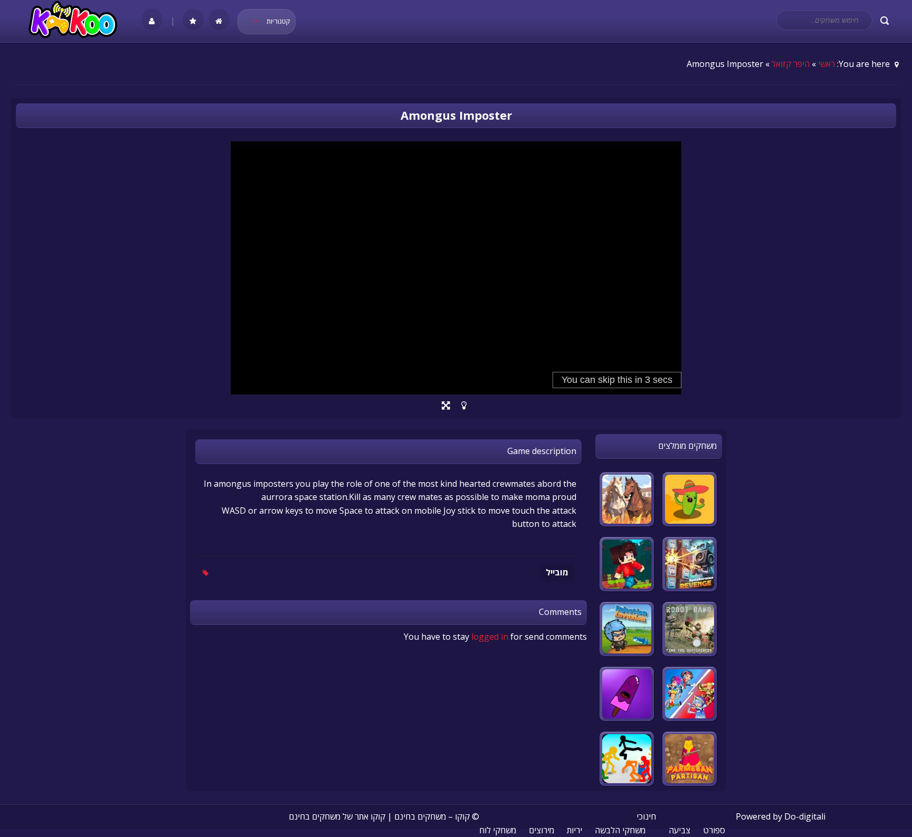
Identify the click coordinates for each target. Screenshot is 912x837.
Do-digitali (804, 816)
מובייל (557, 572)
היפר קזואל (791, 64)
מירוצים (541, 830)
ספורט (714, 830)
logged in (489, 636)
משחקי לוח (497, 830)
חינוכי (646, 816)
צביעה (679, 830)
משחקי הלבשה (620, 830)
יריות (574, 830)
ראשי (826, 64)
